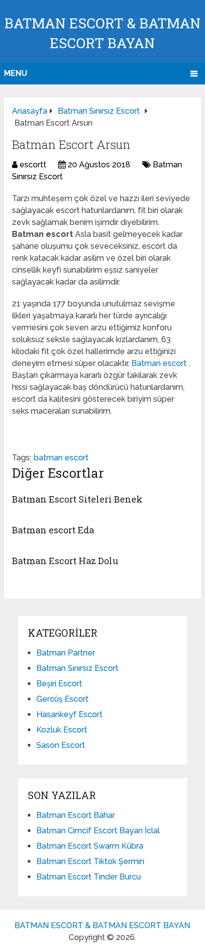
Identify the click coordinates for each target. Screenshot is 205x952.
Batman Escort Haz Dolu (65, 561)
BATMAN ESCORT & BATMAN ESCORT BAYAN (102, 925)
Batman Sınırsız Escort (77, 668)
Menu (15, 73)
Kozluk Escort (61, 729)
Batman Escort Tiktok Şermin (90, 861)
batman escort (61, 457)
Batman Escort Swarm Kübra (89, 846)
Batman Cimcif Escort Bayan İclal (98, 830)
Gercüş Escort (62, 699)
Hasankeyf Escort (69, 714)
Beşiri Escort (59, 683)
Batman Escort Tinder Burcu (88, 876)
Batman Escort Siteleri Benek (77, 499)
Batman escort (160, 363)
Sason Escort (60, 745)
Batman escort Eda (53, 530)
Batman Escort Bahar (75, 815)
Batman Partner (65, 653)
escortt (32, 164)
